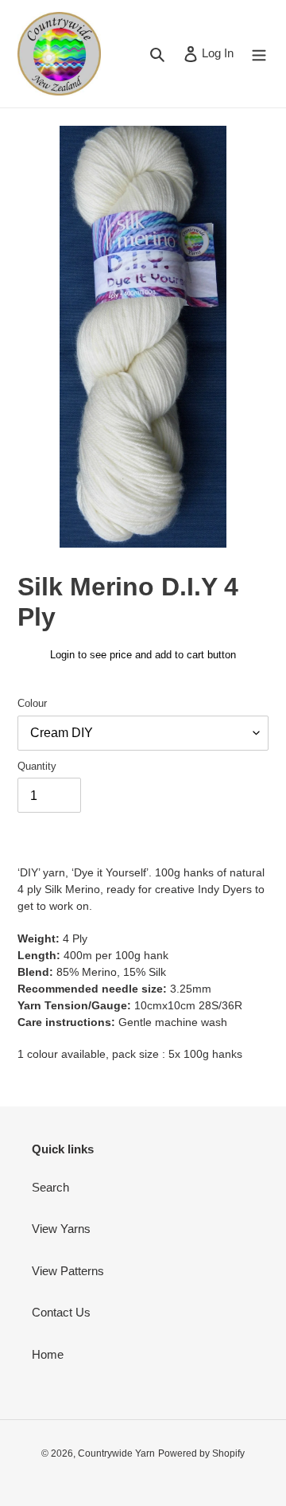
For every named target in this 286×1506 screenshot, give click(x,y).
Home (48, 1354)
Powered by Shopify (201, 1453)
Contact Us (61, 1312)
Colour (32, 703)
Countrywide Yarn (116, 1453)
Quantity (36, 766)
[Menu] (259, 54)
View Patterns (68, 1271)
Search (50, 1187)
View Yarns (61, 1228)
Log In (217, 52)
